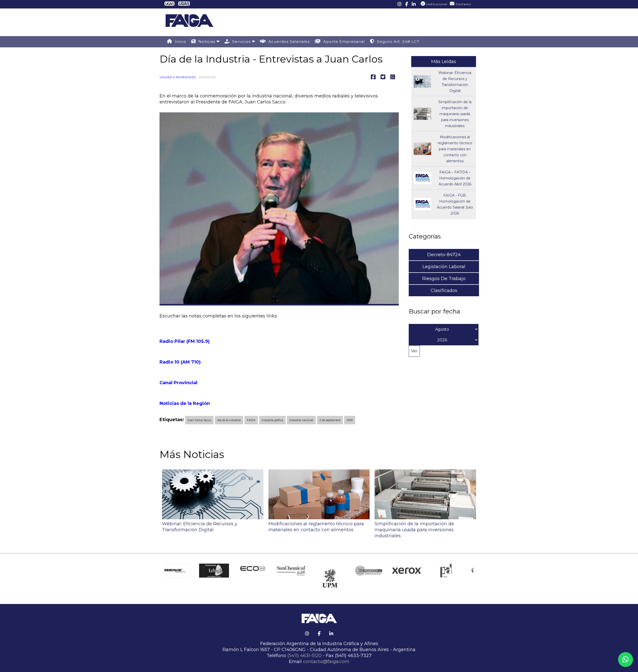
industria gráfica (272, 420)
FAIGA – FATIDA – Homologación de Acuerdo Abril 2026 (455, 178)
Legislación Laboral (443, 266)
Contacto (463, 4)
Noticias (206, 41)
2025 (350, 420)
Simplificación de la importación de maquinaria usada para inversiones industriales (455, 114)
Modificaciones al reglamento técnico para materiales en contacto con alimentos (455, 149)
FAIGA (251, 420)
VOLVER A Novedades (178, 77)
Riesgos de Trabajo (444, 278)
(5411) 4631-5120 (304, 655)
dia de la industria (229, 420)
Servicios (241, 41)
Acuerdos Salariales (288, 41)
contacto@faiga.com (326, 661)
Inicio (179, 41)
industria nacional (301, 420)
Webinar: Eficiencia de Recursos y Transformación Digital (199, 526)
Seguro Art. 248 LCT (397, 41)
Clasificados (444, 290)
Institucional (436, 4)
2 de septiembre (329, 420)
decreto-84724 (444, 254)
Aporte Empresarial (343, 41)
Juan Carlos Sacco (199, 420)
